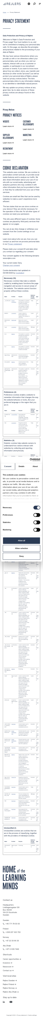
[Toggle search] (34, 4)
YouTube (13, 724)
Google (13, 334)
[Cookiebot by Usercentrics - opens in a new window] (30, 459)
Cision (13, 300)
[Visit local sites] (29, 4)
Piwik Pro (13, 777)
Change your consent (11, 265)
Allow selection (21, 548)
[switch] (36, 515)
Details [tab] (21, 466)
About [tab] (35, 466)
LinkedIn (13, 302)
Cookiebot (20, 273)
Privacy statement (15, 244)
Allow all (21, 541)
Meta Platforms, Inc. (13, 732)
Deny (21, 556)
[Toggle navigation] (40, 4)
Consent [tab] (7, 466)
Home (4, 12)
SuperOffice (14, 414)
